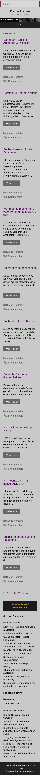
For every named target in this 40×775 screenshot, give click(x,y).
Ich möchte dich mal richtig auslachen (15, 482)
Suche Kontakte (14, 77)
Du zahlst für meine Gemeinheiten (15, 376)
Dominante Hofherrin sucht (20, 92)
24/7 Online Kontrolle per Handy (18, 429)
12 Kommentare (14, 362)
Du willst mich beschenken (20, 267)
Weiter (23, 593)
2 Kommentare (14, 81)
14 (15, 593)
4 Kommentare (14, 137)
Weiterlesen (12, 67)
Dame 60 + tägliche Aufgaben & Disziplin (16, 41)
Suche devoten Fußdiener (19, 321)
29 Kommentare (14, 256)
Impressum (28, 771)
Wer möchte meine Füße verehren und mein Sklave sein (19, 211)
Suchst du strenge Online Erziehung (19, 538)
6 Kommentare (14, 309)
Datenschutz (13, 771)
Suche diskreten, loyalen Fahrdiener (18, 151)
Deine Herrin (20, 11)
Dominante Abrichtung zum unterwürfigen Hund (19, 731)
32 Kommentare (14, 468)
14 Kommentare (14, 415)
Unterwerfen (20, 607)
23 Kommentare (14, 581)
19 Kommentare (14, 525)
